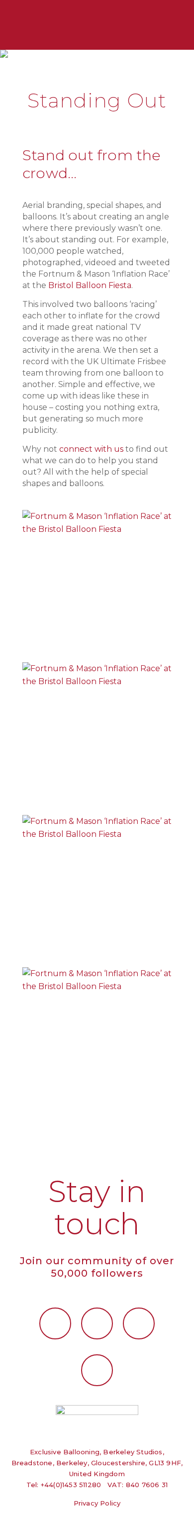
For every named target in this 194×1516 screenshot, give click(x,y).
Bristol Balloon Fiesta (89, 285)
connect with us (91, 449)
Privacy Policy (97, 1503)
